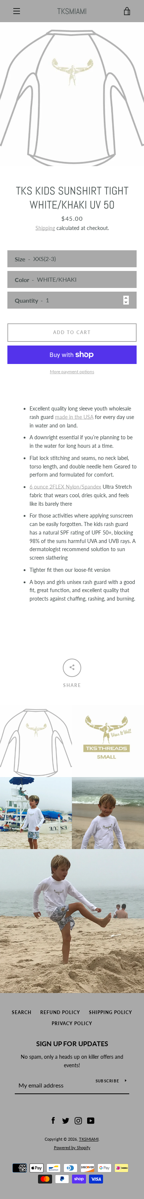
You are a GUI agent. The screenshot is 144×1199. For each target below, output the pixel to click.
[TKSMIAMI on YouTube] (91, 1120)
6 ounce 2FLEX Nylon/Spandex (65, 487)
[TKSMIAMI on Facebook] (53, 1120)
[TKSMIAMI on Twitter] (65, 1120)
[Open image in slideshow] (72, 94)
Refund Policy (60, 1012)
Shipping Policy (110, 1012)
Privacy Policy (72, 1023)
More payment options (72, 371)
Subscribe (107, 1081)
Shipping (45, 228)
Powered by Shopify (72, 1147)
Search (21, 1012)
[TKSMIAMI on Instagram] (78, 1120)
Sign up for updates (72, 1044)
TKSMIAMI (72, 11)
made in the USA (74, 417)
